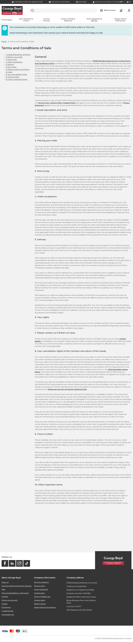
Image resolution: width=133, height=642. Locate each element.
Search (32, 10)
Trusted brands (7, 611)
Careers (4, 604)
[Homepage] (113, 560)
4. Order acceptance (14, 62)
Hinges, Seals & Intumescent (120, 20)
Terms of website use (42, 597)
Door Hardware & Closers (26, 20)
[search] (63, 10)
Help (3, 589)
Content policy (39, 600)
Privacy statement (41, 589)
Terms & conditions (41, 582)
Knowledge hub (8, 615)
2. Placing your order (14, 57)
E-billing (5, 597)
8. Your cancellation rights (16, 75)
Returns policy (39, 586)
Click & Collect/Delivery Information (15, 593)
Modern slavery (40, 604)
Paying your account (9, 600)
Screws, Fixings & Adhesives (68, 20)
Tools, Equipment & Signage (94, 20)
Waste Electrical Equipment (45, 607)
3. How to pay (11, 60)
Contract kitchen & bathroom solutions (16, 586)
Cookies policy (39, 593)
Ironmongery (7, 20)
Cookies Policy (69, 103)
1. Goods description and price (18, 55)
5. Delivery (10, 65)
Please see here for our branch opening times (67, 389)
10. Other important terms (16, 79)
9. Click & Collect (12, 77)
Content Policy (56, 103)
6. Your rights (11, 67)
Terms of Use (43, 103)
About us (5, 582)
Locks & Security (46, 20)
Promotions (6, 607)
